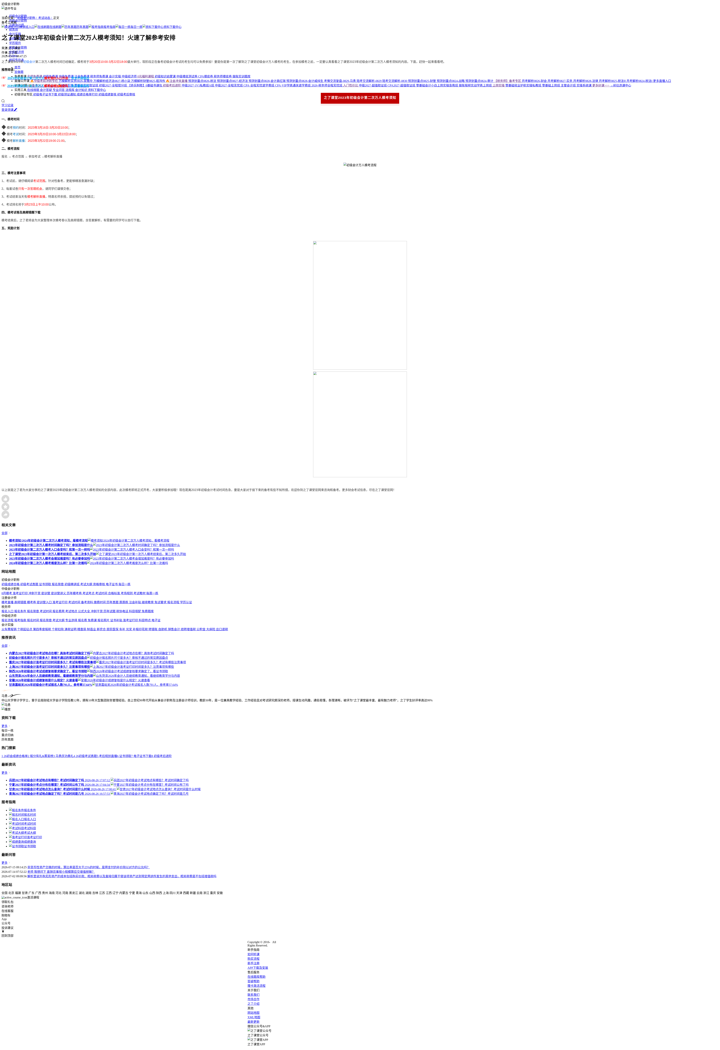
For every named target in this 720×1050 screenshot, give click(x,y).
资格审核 (99, 584)
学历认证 (186, 602)
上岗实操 (499, 85)
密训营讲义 (59, 593)
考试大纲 (86, 584)
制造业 (92, 629)
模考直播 (8, 602)
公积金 (201, 629)
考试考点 (88, 593)
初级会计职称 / (27, 18)
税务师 (13, 29)
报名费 (83, 620)
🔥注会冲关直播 (177, 81)
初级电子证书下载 (45, 94)
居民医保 (112, 629)
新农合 (101, 629)
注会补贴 (135, 602)
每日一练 (124, 584)
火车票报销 (9, 629)
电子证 (156, 620)
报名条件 (20, 611)
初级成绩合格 (11, 584)
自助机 (163, 629)
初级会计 (29, 61)
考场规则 (127, 593)
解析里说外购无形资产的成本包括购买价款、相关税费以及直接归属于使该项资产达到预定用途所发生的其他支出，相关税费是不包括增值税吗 (121, 876)
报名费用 (58, 611)
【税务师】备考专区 (508, 81)
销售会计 (174, 629)
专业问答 (59, 90)
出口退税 (222, 629)
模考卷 (32, 602)
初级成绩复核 (107, 94)
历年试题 (110, 611)
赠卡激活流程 (257, 985)
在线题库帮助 (257, 976)
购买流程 (254, 958)
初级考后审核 (126, 94)
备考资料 (87, 602)
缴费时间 (100, 602)
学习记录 (8, 105)
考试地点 (71, 611)
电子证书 (112, 584)
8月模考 (7, 593)
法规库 (70, 90)
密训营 (46, 593)
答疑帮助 (254, 981)
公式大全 (84, 611)
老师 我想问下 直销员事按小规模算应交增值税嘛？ (61, 871)
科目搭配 (135, 611)
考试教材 (140, 593)
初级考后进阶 (172, 85)
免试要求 (160, 602)
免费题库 (148, 611)
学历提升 (15, 43)
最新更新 (254, 1021)
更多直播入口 (662, 81)
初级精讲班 (72, 584)
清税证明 (70, 629)
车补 (122, 629)
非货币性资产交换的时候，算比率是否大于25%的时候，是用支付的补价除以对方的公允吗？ (88, 867)
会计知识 (81, 90)
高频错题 (20, 602)
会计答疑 (46, 90)
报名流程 (173, 602)
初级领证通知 (67, 94)
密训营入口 (44, 602)
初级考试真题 (29, 584)
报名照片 (104, 620)
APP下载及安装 (258, 967)
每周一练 (152, 593)
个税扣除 (58, 629)
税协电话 (122, 611)
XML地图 (254, 1017)
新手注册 (254, 963)
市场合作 (254, 999)
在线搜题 (33, 90)
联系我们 (254, 994)
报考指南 (20, 620)
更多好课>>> (601, 85)
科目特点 (145, 620)
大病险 (211, 629)
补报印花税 (140, 629)
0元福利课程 (146, 76)
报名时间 (33, 620)
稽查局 (82, 629)
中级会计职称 (18, 20)
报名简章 (58, 584)
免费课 (93, 620)
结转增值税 (188, 629)
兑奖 (129, 629)
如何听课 (254, 954)
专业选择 (71, 620)
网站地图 (254, 1012)
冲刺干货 (34, 593)
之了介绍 (254, 1003)
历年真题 (112, 602)
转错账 (153, 629)
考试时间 (101, 593)
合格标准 (114, 593)
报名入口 (8, 611)
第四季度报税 (42, 629)
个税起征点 (25, 629)
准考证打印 (20, 593)
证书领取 (45, 584)
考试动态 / (45, 18)
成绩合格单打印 (87, 94)
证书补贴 (116, 620)
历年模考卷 (74, 593)
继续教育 (148, 602)
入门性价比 (351, 85)
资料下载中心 (97, 90)
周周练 (124, 602)
